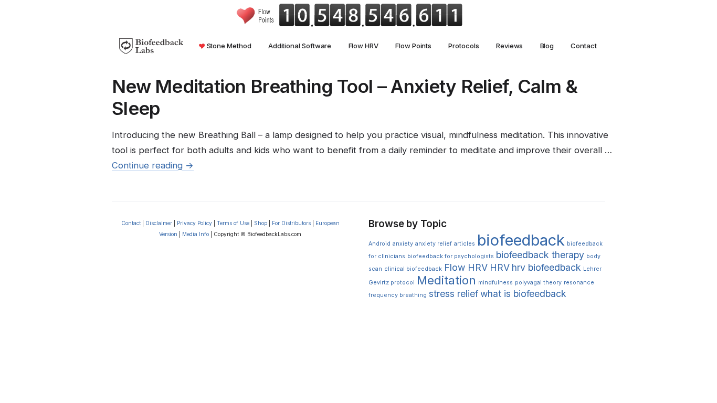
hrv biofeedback (546, 267)
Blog (547, 45)
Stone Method (228, 45)
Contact (583, 45)
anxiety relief (433, 243)
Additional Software (300, 45)
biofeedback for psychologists (450, 256)
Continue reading (153, 165)
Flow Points (413, 45)
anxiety (403, 243)
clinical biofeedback (413, 269)
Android (379, 243)
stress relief (453, 293)
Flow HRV (363, 45)
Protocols (463, 45)
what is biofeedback (523, 293)
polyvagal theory (538, 282)
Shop (260, 223)
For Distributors (291, 223)
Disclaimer (158, 223)
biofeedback (521, 240)
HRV (500, 267)
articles (464, 243)
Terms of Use (233, 223)
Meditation (446, 280)
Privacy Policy (194, 223)
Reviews (509, 45)
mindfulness (495, 282)
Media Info (195, 234)
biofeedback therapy (540, 254)
